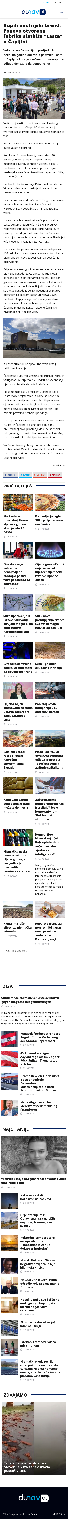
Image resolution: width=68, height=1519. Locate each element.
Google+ (40, 474)
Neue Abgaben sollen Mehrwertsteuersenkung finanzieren (38, 1105)
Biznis (7, 72)
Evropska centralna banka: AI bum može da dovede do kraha (18, 668)
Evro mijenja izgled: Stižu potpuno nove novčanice (49, 520)
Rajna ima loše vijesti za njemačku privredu (17, 927)
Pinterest (55, 474)
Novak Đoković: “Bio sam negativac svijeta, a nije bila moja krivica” (39, 1263)
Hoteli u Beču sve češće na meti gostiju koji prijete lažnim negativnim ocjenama (39, 1305)
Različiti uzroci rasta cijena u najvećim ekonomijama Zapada (14, 759)
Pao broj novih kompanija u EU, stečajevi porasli (47, 708)
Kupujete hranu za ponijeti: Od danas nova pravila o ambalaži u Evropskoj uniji (48, 931)
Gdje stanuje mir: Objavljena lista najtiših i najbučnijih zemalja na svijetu (38, 1220)
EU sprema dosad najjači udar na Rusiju (38, 1324)
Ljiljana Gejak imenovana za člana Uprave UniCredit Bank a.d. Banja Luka (18, 712)
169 (14, 950)
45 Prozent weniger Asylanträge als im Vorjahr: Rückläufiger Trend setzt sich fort (40, 1058)
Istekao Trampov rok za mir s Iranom (38, 1343)
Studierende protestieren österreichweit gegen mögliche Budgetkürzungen (30, 1000)
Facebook (11, 474)
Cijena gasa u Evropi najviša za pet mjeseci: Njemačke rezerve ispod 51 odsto (49, 572)
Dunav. (34, 1514)
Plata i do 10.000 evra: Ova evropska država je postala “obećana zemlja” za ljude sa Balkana (49, 759)
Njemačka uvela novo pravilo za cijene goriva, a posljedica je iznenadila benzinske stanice (16, 861)
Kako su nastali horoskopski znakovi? (36, 1197)
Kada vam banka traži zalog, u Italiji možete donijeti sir (17, 803)
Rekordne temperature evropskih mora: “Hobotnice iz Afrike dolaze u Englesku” (37, 1243)
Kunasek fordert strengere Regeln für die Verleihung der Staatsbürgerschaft (40, 1037)
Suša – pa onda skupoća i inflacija (48, 666)
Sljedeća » (22, 950)
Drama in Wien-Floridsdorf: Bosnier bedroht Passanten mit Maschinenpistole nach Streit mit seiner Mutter (40, 1083)
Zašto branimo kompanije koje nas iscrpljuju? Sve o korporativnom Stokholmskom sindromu (49, 809)
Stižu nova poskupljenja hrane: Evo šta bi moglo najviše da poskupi (49, 622)
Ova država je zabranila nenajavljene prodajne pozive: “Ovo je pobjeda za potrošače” (16, 574)
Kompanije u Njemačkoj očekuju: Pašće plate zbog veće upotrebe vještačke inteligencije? (49, 844)
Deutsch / (58, 2)
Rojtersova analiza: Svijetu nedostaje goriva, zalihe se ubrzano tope (32, 1467)
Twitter (26, 474)
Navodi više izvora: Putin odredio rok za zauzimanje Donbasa (39, 1283)
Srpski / (46, 2)
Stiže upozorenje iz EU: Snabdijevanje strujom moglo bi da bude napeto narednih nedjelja (18, 624)
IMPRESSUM (59, 1514)
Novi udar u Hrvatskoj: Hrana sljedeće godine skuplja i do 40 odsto (15, 524)
